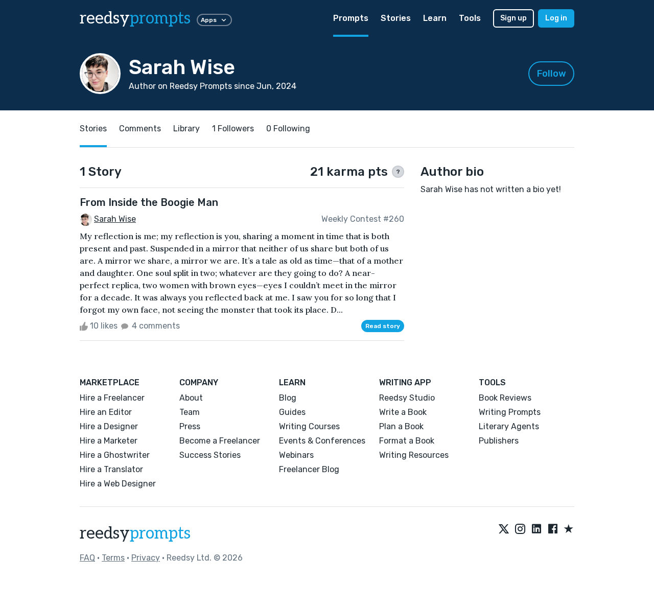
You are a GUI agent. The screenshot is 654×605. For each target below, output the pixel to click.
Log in (556, 18)
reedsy (135, 18)
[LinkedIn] (536, 529)
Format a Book (406, 441)
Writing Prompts (510, 412)
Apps (209, 20)
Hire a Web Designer (118, 483)
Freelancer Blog (309, 469)
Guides (292, 412)
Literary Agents (509, 426)
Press (189, 426)
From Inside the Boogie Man (149, 202)
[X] (504, 529)
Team (189, 412)
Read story (382, 326)
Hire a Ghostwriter (115, 455)
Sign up (513, 18)
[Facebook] (553, 529)
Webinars (296, 455)
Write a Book (403, 412)
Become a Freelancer (219, 441)
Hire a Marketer (108, 441)
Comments (140, 128)
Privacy (145, 558)
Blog (287, 398)
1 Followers (233, 128)
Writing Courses (309, 426)
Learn (435, 18)
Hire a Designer (109, 426)
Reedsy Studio (407, 398)
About (191, 398)
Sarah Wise (115, 219)
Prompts (350, 18)
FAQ (87, 558)
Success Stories (210, 455)
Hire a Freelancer (112, 398)
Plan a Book (401, 426)
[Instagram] (520, 529)
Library (186, 128)
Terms (113, 558)
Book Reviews (505, 398)
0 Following (288, 128)
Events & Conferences (322, 441)
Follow (551, 73)
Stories (396, 18)
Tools (470, 18)
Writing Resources (414, 455)
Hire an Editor (106, 412)
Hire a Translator (111, 469)
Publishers (499, 441)
